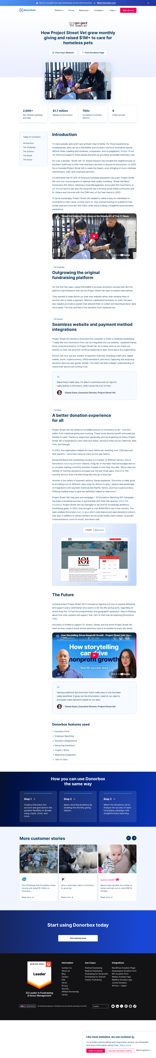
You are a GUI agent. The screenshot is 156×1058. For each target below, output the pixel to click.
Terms (64, 983)
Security (65, 989)
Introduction (28, 143)
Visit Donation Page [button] (94, 52)
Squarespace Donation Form (124, 971)
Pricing (71, 10)
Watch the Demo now (106, 3)
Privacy (65, 986)
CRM (54, 619)
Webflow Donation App (122, 980)
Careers (65, 977)
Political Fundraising (93, 968)
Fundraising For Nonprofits (96, 974)
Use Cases (90, 963)
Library (65, 994)
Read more (26, 897)
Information (67, 963)
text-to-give (83, 512)
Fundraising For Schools (95, 977)
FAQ (63, 980)
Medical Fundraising (93, 971)
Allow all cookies (96, 1051)
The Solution (28, 151)
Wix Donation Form (120, 974)
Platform (58, 10)
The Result (27, 155)
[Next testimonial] (128, 838)
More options (142, 1050)
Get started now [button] (78, 938)
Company (98, 10)
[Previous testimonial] (134, 838)
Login (112, 10)
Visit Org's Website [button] (64, 52)
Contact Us (66, 968)
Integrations (118, 963)
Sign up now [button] (128, 10)
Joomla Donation (119, 983)
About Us (66, 971)
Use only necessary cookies (120, 1051)
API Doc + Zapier (119, 986)
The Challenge (29, 147)
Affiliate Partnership (70, 991)
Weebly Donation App (121, 977)
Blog (64, 974)
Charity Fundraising (93, 980)
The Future (27, 159)
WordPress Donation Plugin (123, 968)
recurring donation (73, 463)
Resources (83, 10)
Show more (125, 1045)
